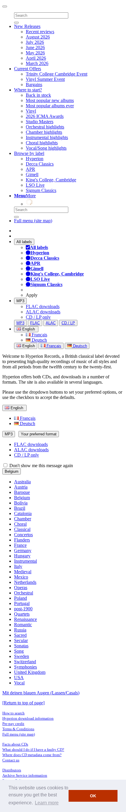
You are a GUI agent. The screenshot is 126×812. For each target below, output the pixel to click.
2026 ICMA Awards (45, 116)
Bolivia (21, 502)
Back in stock (38, 95)
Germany (22, 550)
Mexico (21, 576)
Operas (20, 587)
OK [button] (93, 795)
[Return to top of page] (23, 702)
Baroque (22, 492)
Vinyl (31, 110)
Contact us (10, 760)
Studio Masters (39, 121)
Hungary (22, 555)
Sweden (21, 656)
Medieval (22, 571)
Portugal (22, 603)
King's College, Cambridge (51, 179)
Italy (18, 566)
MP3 (20, 301)
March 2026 (37, 63)
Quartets (22, 613)
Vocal (19, 682)
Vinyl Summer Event (45, 79)
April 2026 (36, 58)
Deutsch (38, 340)
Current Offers (27, 68)
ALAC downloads (43, 311)
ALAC (51, 323)
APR (30, 169)
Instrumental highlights (47, 137)
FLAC (35, 323)
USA (19, 677)
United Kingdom (29, 672)
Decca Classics (40, 163)
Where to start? (28, 89)
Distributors (11, 770)
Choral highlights (42, 142)
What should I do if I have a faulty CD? (33, 749)
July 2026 (35, 42)
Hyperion (34, 158)
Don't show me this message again (40, 465)
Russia (20, 629)
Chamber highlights (44, 132)
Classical (22, 529)
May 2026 (35, 52)
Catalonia (23, 513)
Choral (20, 524)
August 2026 (38, 36)
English (28, 346)
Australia (22, 481)
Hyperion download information (28, 718)
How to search (13, 713)
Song (19, 651)
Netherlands (25, 582)
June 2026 (35, 47)
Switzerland (25, 661)
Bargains (34, 84)
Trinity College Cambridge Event (56, 73)
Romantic (23, 624)
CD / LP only (38, 317)
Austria (21, 486)
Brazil (19, 508)
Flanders (22, 539)
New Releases (27, 26)
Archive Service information (24, 775)
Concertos (23, 534)
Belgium (11, 471)
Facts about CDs (15, 744)
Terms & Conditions (18, 729)
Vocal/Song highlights (46, 148)
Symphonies (25, 666)
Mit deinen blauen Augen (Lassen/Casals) (40, 692)
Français (38, 334)
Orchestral (23, 592)
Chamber (22, 518)
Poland (20, 598)
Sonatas (21, 645)
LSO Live (35, 185)
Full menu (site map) (33, 220)
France (20, 545)
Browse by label (29, 153)
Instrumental (25, 561)
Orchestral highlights (45, 126)
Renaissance (25, 619)
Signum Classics (41, 190)
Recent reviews (40, 31)
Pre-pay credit (13, 723)
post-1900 (23, 608)
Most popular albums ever (50, 105)
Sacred (20, 635)
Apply (32, 295)
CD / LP (68, 323)
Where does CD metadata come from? (32, 755)
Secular (21, 640)
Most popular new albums (50, 100)
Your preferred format (39, 434)
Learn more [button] (47, 802)
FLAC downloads (42, 306)
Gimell (32, 174)
